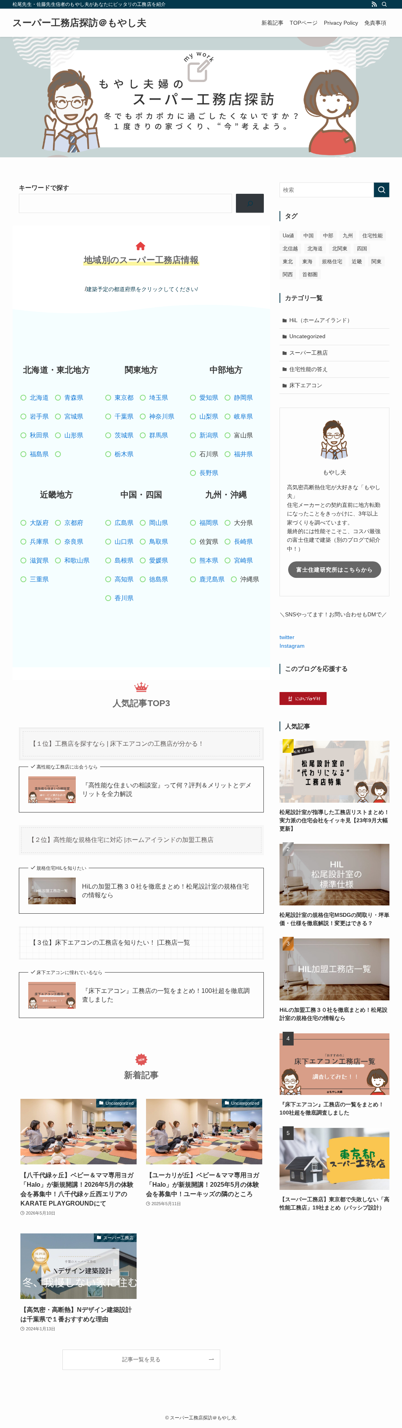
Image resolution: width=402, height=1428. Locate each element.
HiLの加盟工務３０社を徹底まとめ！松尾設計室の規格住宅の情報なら (165, 890)
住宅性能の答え (308, 369)
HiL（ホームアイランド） (321, 320)
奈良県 (73, 541)
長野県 (208, 473)
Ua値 (288, 236)
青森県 (73, 397)
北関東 (339, 248)
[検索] (384, 4)
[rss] (374, 4)
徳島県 (158, 579)
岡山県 (158, 522)
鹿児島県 (212, 579)
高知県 (124, 579)
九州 (348, 236)
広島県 (124, 522)
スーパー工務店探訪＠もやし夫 (79, 22)
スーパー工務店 (308, 353)
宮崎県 (243, 560)
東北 (288, 261)
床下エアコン (305, 385)
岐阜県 (243, 416)
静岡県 (243, 397)
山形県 (73, 435)
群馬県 (158, 435)
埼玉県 (158, 397)
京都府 (73, 522)
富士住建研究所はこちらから (334, 569)
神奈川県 (161, 416)
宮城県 (73, 416)
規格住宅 (332, 261)
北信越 (290, 248)
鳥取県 (158, 541)
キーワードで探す (44, 187)
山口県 (124, 541)
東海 (307, 261)
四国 (362, 248)
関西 (288, 274)
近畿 (357, 261)
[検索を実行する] (381, 189)
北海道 (39, 397)
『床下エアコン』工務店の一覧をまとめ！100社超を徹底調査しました (166, 995)
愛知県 (208, 397)
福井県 (243, 454)
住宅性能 (372, 236)
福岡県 (208, 522)
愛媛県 (158, 560)
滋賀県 (39, 560)
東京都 (124, 397)
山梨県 (208, 416)
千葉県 (124, 416)
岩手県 (39, 416)
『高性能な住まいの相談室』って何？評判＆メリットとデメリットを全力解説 (167, 789)
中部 (328, 236)
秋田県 (39, 435)
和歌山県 (77, 560)
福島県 (39, 454)
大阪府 (39, 522)
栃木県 (124, 454)
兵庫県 (39, 541)
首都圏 (310, 274)
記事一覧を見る (141, 1359)
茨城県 (124, 435)
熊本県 (208, 560)
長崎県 (243, 541)
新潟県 (208, 435)
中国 (308, 236)
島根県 (124, 560)
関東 (376, 261)
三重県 (39, 579)
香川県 (124, 598)
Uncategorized (307, 336)
